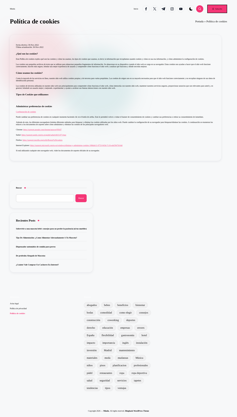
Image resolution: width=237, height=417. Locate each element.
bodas (90, 312)
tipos (107, 388)
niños (90, 365)
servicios (122, 380)
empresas (125, 327)
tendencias (92, 388)
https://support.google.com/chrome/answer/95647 (42, 130)
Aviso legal (14, 303)
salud (89, 380)
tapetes (137, 380)
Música (139, 357)
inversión (92, 350)
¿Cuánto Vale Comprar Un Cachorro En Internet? (37, 265)
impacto (91, 342)
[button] (217, 9)
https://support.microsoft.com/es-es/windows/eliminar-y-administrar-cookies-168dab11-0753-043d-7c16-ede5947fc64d (76, 145)
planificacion (119, 365)
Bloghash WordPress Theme (137, 411)
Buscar (19, 188)
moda (107, 357)
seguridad (105, 380)
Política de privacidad (18, 308)
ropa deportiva (139, 373)
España (90, 335)
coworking (113, 320)
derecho (91, 327)
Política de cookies (17, 313)
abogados (92, 305)
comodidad (106, 312)
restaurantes (106, 373)
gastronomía (127, 335)
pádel (89, 373)
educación (107, 327)
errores (140, 327)
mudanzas (123, 357)
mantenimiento (127, 350)
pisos (102, 365)
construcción (93, 320)
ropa (121, 373)
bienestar (140, 305)
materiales (92, 357)
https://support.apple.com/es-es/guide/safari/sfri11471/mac (43, 135)
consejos (143, 312)
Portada (199, 21)
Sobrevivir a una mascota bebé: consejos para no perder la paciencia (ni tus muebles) (51, 229)
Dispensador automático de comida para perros (36, 247)
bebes (107, 305)
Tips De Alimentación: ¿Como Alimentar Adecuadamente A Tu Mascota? (46, 238)
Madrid (108, 350)
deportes (130, 320)
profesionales (141, 365)
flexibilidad (108, 335)
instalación (141, 342)
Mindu (12, 9)
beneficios (122, 305)
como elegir (125, 312)
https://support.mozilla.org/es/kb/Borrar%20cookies (42, 140)
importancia (108, 342)
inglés (125, 342)
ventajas (122, 388)
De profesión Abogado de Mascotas (30, 256)
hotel (144, 335)
